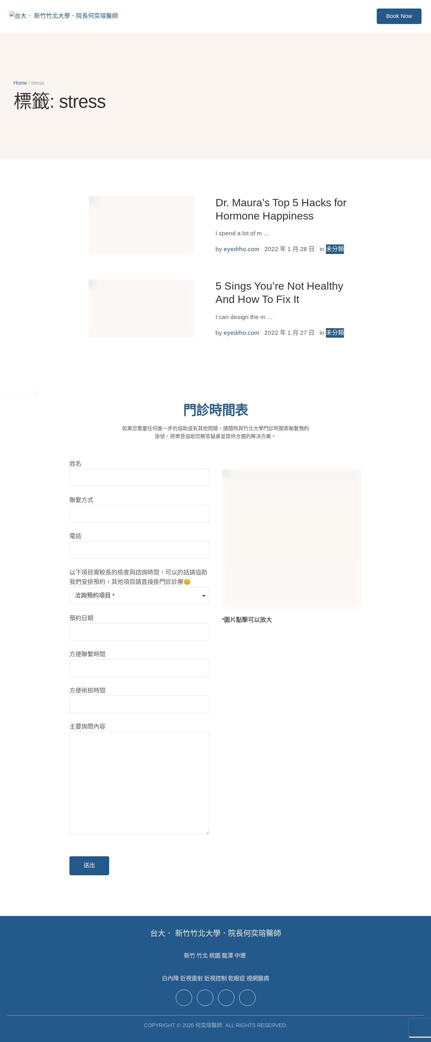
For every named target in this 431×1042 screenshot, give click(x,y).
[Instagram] (205, 998)
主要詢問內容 (87, 726)
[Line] (226, 998)
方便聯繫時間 (87, 654)
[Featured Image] (141, 225)
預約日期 (81, 618)
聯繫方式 (81, 500)
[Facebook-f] (184, 998)
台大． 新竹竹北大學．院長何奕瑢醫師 (215, 933)
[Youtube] (247, 998)
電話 (75, 536)
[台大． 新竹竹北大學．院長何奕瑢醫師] (63, 16)
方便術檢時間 (87, 690)
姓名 (75, 464)
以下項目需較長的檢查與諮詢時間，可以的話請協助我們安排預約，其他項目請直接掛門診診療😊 (138, 577)
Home (20, 83)
